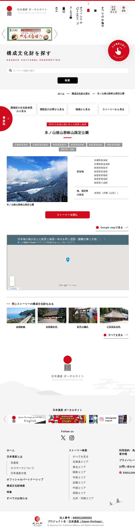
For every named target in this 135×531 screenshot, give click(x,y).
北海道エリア (80, 461)
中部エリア (79, 477)
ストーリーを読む (67, 214)
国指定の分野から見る (52, 109)
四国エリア (79, 492)
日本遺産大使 (18, 473)
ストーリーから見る (114, 109)
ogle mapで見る (112, 227)
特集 (9, 491)
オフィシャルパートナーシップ (79, 14)
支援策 (15, 462)
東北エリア (79, 467)
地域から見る (83, 109)
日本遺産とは (64, 8)
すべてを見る (80, 456)
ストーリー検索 (71, 9)
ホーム (56, 8)
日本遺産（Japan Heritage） (86, 521)
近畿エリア (79, 482)
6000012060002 (82, 517)
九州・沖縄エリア (83, 498)
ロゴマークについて (22, 468)
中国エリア (79, 487)
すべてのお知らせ (102, 15)
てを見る (115, 335)
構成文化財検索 (88, 7)
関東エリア (79, 472)
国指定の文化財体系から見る (22, 109)
